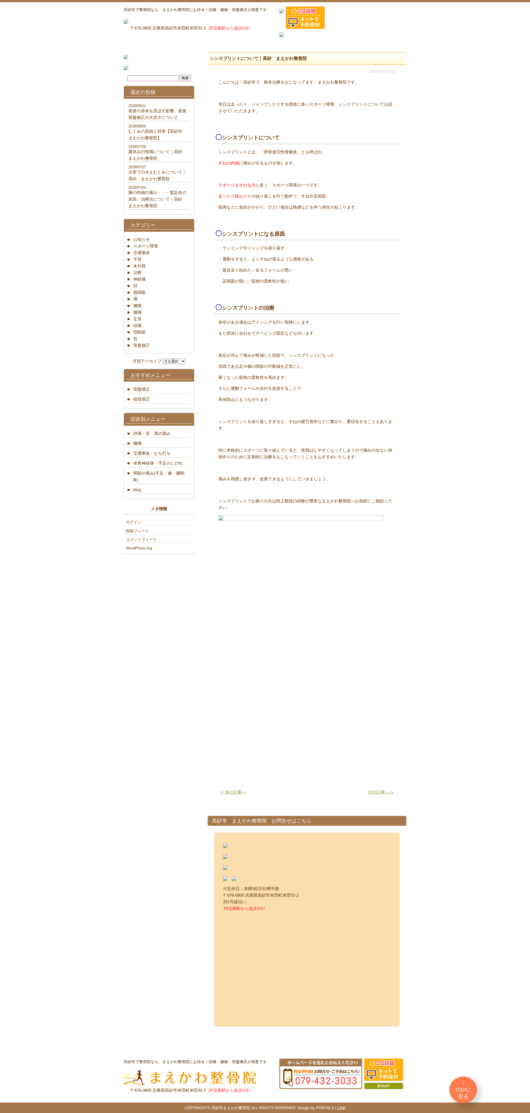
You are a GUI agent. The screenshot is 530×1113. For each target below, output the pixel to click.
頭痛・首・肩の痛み (152, 433)
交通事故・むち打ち (152, 453)
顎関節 (139, 332)
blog (137, 489)
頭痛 (137, 325)
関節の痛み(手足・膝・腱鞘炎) (158, 476)
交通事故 (141, 252)
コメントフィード (141, 539)
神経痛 (139, 279)
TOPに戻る (463, 1093)
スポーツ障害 (145, 246)
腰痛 (137, 305)
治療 (137, 272)
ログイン (133, 522)
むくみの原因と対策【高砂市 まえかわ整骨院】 (157, 134)
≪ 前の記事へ (233, 792)
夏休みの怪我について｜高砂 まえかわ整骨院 (157, 155)
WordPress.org (139, 548)
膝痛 (137, 312)
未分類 (139, 265)
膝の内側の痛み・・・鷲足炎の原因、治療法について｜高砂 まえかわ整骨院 (157, 199)
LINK (341, 1108)
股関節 (139, 292)
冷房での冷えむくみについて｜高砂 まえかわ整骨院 (157, 175)
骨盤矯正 (141, 345)
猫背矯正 (141, 399)
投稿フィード (137, 531)
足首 (137, 318)
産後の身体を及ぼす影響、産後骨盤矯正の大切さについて (157, 114)
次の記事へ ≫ (381, 792)
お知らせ (141, 239)
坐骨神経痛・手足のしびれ (158, 463)
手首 (137, 259)
